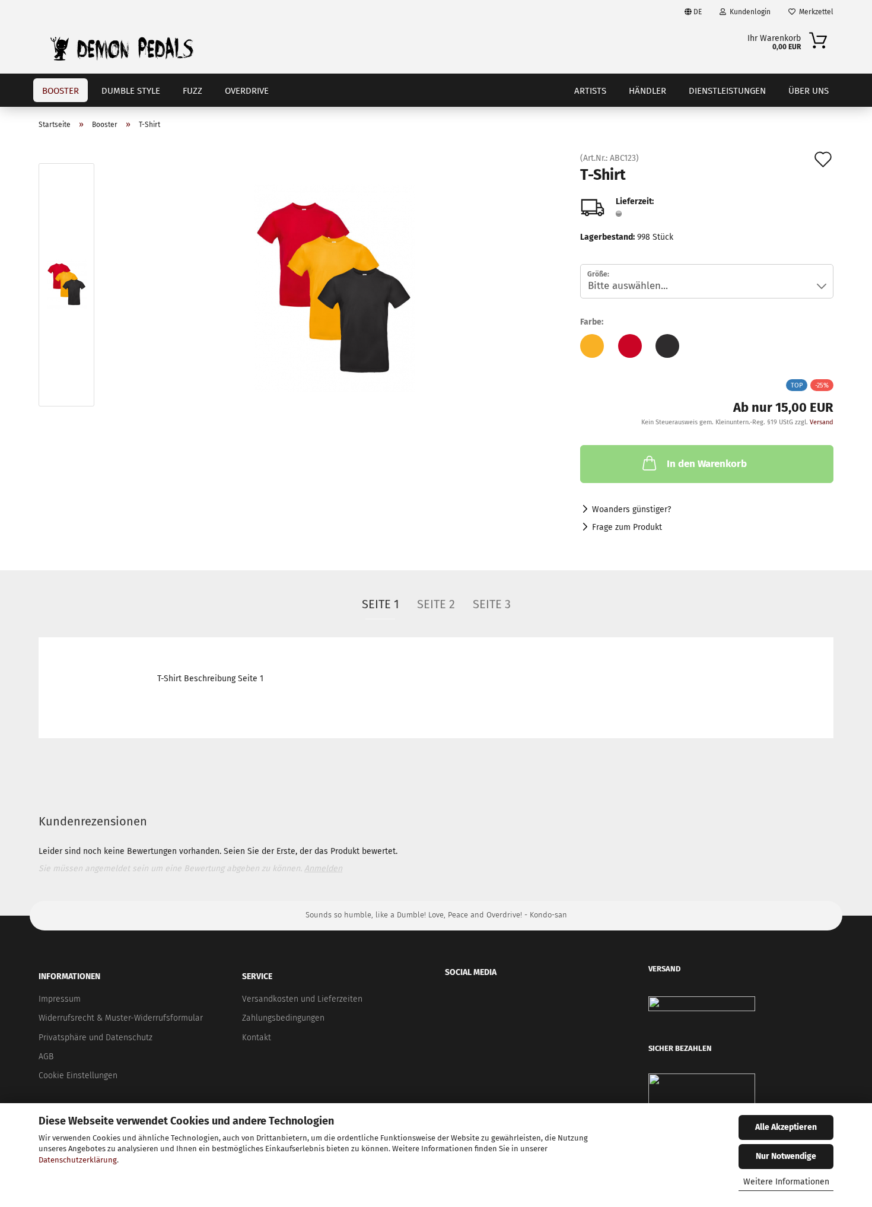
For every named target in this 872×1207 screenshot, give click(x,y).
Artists (590, 90)
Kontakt (256, 1038)
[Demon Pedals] (122, 49)
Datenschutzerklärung (78, 1159)
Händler (647, 90)
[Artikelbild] (334, 287)
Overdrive (247, 90)
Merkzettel (814, 12)
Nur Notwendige (786, 1156)
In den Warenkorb (707, 464)
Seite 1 (380, 604)
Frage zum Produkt (627, 527)
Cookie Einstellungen (78, 1076)
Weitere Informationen (786, 1182)
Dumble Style (130, 90)
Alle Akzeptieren (786, 1127)
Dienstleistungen (727, 90)
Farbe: (591, 322)
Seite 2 (436, 604)
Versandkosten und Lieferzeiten (302, 999)
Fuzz (192, 90)
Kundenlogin (748, 12)
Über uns (808, 90)
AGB (46, 1057)
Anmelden (323, 868)
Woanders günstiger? (631, 509)
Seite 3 (492, 604)
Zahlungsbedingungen (283, 1018)
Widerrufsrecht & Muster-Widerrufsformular (121, 1018)
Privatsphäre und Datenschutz (95, 1038)
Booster (60, 90)
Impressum (60, 999)
